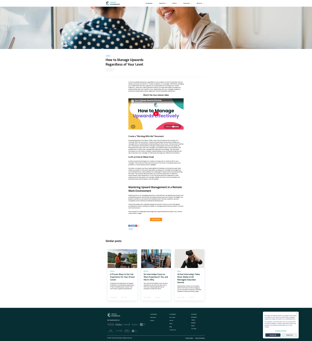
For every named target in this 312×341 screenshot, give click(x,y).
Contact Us (172, 330)
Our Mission (172, 314)
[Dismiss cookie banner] (296, 313)
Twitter (193, 320)
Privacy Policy (189, 338)
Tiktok (192, 326)
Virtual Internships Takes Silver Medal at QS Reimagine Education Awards (188, 278)
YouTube (193, 328)
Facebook (194, 314)
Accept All (273, 335)
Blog (170, 327)
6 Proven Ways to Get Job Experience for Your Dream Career (122, 277)
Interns (108, 56)
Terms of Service (200, 338)
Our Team (172, 317)
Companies (153, 314)
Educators (153, 317)
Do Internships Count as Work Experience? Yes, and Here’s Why (156, 277)
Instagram (194, 317)
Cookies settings (280, 331)
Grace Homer (110, 69)
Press (170, 323)
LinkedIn (193, 323)
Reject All (289, 335)
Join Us (171, 320)
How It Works (156, 219)
